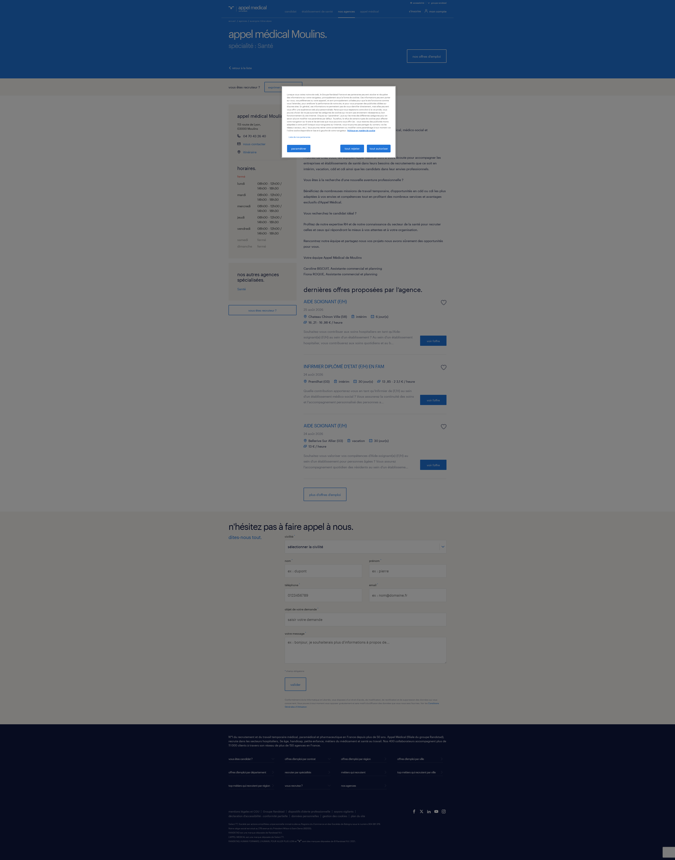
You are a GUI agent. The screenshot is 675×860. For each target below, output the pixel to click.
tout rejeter (352, 148)
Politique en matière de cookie (361, 130)
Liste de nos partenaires (299, 137)
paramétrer (298, 148)
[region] (339, 122)
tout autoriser (379, 148)
